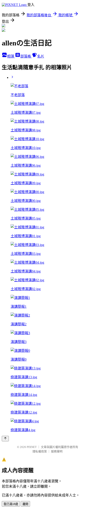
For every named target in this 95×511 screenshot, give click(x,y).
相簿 (11, 56)
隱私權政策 (39, 451)
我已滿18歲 (11, 504)
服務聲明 (57, 451)
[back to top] (5, 438)
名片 (40, 56)
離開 (25, 504)
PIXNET (32, 447)
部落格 (26, 56)
